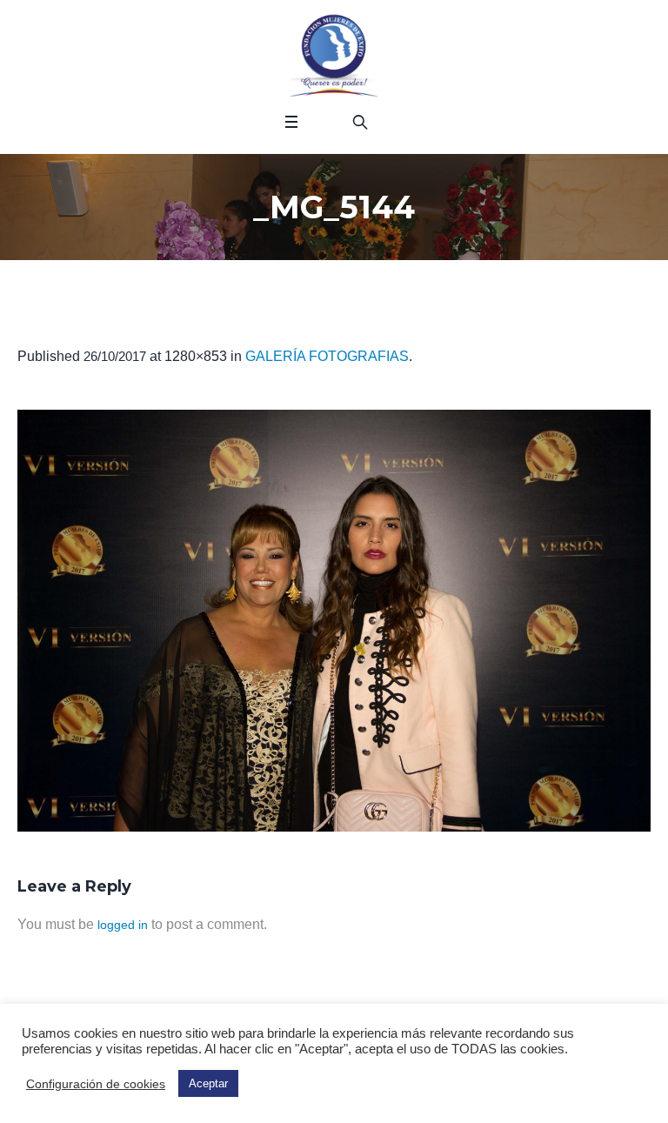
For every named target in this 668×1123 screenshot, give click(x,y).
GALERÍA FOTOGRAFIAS (327, 356)
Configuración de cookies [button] (95, 1084)
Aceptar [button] (208, 1083)
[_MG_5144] (334, 621)
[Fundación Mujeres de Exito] (334, 56)
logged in (122, 925)
